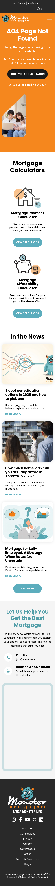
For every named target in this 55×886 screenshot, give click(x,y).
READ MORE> (13, 414)
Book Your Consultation (27, 74)
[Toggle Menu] (49, 18)
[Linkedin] (41, 819)
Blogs (27, 864)
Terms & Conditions (27, 859)
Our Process (27, 849)
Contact (27, 854)
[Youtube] (27, 819)
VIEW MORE (27, 588)
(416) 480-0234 (35, 3)
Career (27, 844)
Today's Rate (18, 3)
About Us (27, 828)
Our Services (27, 833)
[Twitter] (34, 819)
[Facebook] (20, 819)
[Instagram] (13, 819)
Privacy (27, 838)
